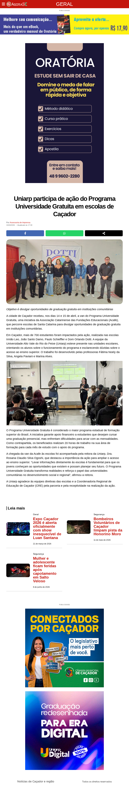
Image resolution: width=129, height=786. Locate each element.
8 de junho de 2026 (41, 587)
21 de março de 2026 (42, 544)
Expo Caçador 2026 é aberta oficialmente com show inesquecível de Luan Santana (47, 528)
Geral (64, 4)
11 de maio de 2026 (102, 540)
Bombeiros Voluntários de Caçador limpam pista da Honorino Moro (108, 526)
